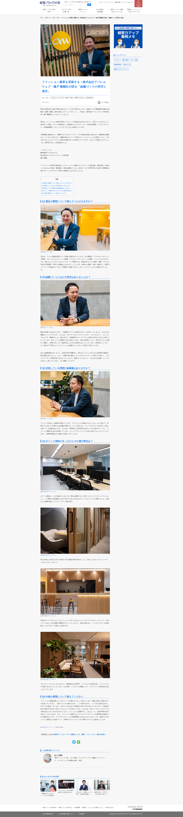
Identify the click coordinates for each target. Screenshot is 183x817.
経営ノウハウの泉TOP (49, 807)
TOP (41, 17)
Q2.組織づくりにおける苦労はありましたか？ (56, 185)
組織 (67, 97)
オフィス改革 (134, 60)
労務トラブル (127, 64)
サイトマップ (109, 2)
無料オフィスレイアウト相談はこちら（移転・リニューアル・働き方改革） (80, 734)
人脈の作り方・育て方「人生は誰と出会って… (101, 793)
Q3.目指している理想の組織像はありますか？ (56, 188)
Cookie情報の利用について (66, 814)
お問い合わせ (110, 807)
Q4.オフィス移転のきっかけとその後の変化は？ (57, 190)
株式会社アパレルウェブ (49, 491)
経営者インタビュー (79, 97)
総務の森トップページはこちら (124, 2)
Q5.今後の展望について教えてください (54, 193)
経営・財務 (56, 17)
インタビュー (54, 97)
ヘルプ (101, 2)
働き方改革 (125, 60)
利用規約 (82, 814)
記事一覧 (47, 17)
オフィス (61, 97)
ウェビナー (117, 60)
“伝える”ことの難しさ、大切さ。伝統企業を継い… (84, 793)
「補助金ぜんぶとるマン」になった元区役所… (48, 794)
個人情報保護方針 (48, 814)
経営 (71, 97)
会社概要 (77, 807)
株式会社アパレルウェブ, (49, 727)
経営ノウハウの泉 (48, 252)
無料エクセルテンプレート (121, 69)
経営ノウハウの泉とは (65, 807)
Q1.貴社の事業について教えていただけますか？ (57, 183)
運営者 (84, 807)
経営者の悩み (89, 97)
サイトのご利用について (96, 807)
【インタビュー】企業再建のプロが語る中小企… (65, 791)
